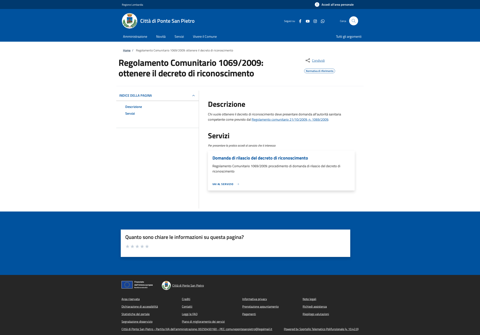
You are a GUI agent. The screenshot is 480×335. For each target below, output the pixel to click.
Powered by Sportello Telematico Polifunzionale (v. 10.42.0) (321, 329)
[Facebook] (298, 20)
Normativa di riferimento (319, 70)
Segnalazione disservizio (137, 321)
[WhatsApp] (321, 20)
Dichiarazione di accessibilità (140, 306)
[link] (226, 184)
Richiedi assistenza (315, 306)
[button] (334, 4)
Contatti (187, 306)
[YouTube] (306, 20)
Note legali (309, 299)
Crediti (186, 299)
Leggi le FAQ (190, 314)
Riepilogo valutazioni (316, 314)
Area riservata (131, 299)
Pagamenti (249, 314)
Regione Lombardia (132, 5)
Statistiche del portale (136, 314)
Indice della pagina (135, 95)
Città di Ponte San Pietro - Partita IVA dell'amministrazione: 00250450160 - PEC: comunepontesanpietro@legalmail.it (197, 329)
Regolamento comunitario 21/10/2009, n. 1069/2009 (290, 119)
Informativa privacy (254, 299)
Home (126, 50)
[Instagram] (313, 20)
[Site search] (353, 20)
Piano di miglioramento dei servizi (203, 321)
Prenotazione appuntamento (260, 306)
